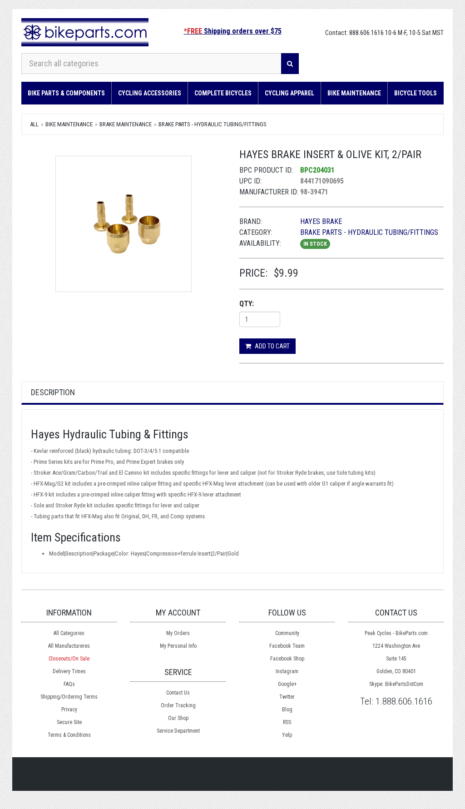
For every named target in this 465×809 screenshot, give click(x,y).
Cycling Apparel (289, 93)
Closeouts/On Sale (69, 658)
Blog (287, 709)
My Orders (178, 633)
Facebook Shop (287, 658)
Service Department (178, 731)
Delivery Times (69, 671)
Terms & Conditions (69, 735)
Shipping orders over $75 (233, 31)
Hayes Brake (321, 221)
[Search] (290, 63)
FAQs (69, 684)
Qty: (246, 303)
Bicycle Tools (415, 93)
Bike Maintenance (354, 93)
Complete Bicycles (223, 93)
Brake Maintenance (125, 124)
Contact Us (178, 693)
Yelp (287, 735)
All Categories (69, 633)
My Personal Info (178, 646)
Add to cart (271, 346)
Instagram (287, 671)
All (34, 124)
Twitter (287, 697)
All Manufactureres (69, 646)
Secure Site (69, 722)
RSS (287, 722)
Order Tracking (178, 705)
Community (287, 633)
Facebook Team (287, 646)
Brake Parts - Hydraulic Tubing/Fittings (212, 124)
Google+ (287, 684)
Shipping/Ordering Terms (69, 697)
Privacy (69, 709)
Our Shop (178, 718)
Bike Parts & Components (66, 93)
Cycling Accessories (149, 93)
